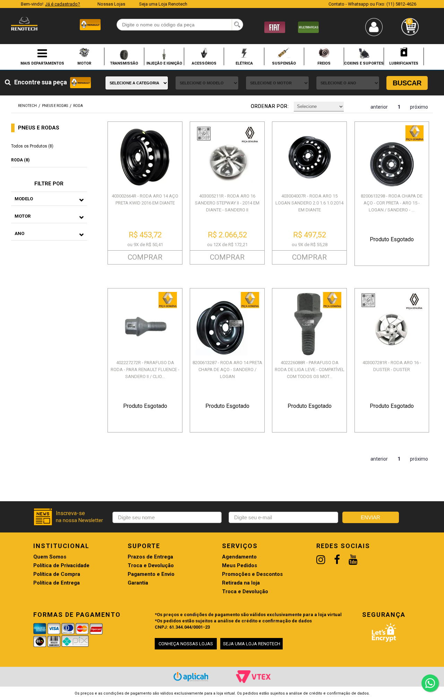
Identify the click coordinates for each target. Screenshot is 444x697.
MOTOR (84, 63)
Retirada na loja (241, 583)
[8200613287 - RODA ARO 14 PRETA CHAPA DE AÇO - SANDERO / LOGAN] (227, 323)
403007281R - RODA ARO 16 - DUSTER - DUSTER (391, 366)
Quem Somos (49, 557)
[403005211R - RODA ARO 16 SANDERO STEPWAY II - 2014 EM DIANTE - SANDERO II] (227, 157)
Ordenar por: (270, 106)
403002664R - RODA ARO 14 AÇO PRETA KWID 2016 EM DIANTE (145, 199)
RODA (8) (20, 160)
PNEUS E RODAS (55, 106)
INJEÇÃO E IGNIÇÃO (164, 63)
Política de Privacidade (61, 565)
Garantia (138, 583)
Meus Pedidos (239, 565)
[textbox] (180, 25)
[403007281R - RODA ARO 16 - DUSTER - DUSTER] (392, 323)
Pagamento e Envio (151, 574)
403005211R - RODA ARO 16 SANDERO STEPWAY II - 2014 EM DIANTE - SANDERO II (227, 202)
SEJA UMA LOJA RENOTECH (251, 643)
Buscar (407, 83)
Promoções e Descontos (252, 574)
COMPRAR (145, 257)
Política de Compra (56, 574)
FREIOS (324, 63)
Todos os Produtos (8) (32, 146)
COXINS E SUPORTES (364, 63)
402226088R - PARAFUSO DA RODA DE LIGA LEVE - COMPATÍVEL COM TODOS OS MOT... (309, 369)
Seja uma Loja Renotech (163, 4)
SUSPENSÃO (284, 63)
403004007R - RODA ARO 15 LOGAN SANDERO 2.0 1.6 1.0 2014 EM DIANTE (309, 202)
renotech (27, 106)
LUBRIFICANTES (403, 63)
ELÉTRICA (244, 63)
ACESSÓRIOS (204, 63)
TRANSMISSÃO (124, 63)
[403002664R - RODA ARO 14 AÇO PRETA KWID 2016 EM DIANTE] (145, 157)
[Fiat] (274, 27)
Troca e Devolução (151, 565)
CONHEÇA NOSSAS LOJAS (186, 643)
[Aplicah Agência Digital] (190, 676)
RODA (78, 106)
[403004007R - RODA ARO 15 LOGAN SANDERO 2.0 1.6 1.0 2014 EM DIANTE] (309, 157)
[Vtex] (253, 676)
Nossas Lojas (111, 4)
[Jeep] (308, 27)
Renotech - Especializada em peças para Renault (24, 23)
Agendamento (239, 557)
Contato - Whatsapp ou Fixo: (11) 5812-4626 (372, 4)
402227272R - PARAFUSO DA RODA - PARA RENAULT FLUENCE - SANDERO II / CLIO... (145, 369)
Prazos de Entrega (150, 557)
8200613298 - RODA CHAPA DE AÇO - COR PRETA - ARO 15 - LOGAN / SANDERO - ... (391, 202)
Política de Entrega (56, 583)
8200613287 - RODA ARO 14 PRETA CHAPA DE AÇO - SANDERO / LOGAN (227, 369)
